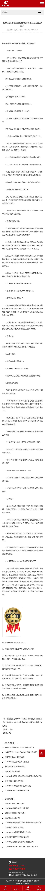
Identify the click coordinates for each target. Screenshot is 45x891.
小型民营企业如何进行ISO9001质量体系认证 (21, 752)
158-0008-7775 (16, 865)
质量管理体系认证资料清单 (14, 757)
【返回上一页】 (8, 729)
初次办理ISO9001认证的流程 (15, 767)
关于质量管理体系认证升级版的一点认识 (19, 747)
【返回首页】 (7, 733)
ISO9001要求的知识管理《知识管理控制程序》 (21, 847)
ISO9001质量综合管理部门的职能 (17, 790)
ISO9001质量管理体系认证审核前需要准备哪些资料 (23, 776)
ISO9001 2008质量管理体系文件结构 (18, 786)
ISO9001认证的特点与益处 (14, 781)
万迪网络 (26, 883)
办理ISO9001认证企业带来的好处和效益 (28, 719)
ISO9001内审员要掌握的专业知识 (17, 762)
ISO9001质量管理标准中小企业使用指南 (19, 842)
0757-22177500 (17, 868)
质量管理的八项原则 (12, 771)
